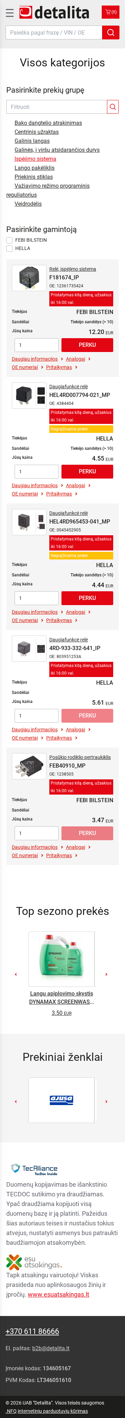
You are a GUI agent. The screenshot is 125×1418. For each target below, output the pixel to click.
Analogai (75, 359)
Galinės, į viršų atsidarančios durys (57, 150)
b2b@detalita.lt (50, 1348)
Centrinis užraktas (37, 132)
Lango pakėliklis (35, 168)
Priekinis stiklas (34, 177)
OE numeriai (25, 367)
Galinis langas (32, 141)
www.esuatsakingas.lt (58, 1294)
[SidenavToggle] (9, 12)
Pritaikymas (59, 367)
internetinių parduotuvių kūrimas (53, 1411)
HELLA (22, 248)
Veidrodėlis (28, 204)
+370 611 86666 (32, 1331)
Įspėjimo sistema (35, 159)
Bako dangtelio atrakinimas (48, 123)
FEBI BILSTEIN (31, 240)
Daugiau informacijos (35, 359)
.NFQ (11, 1411)
